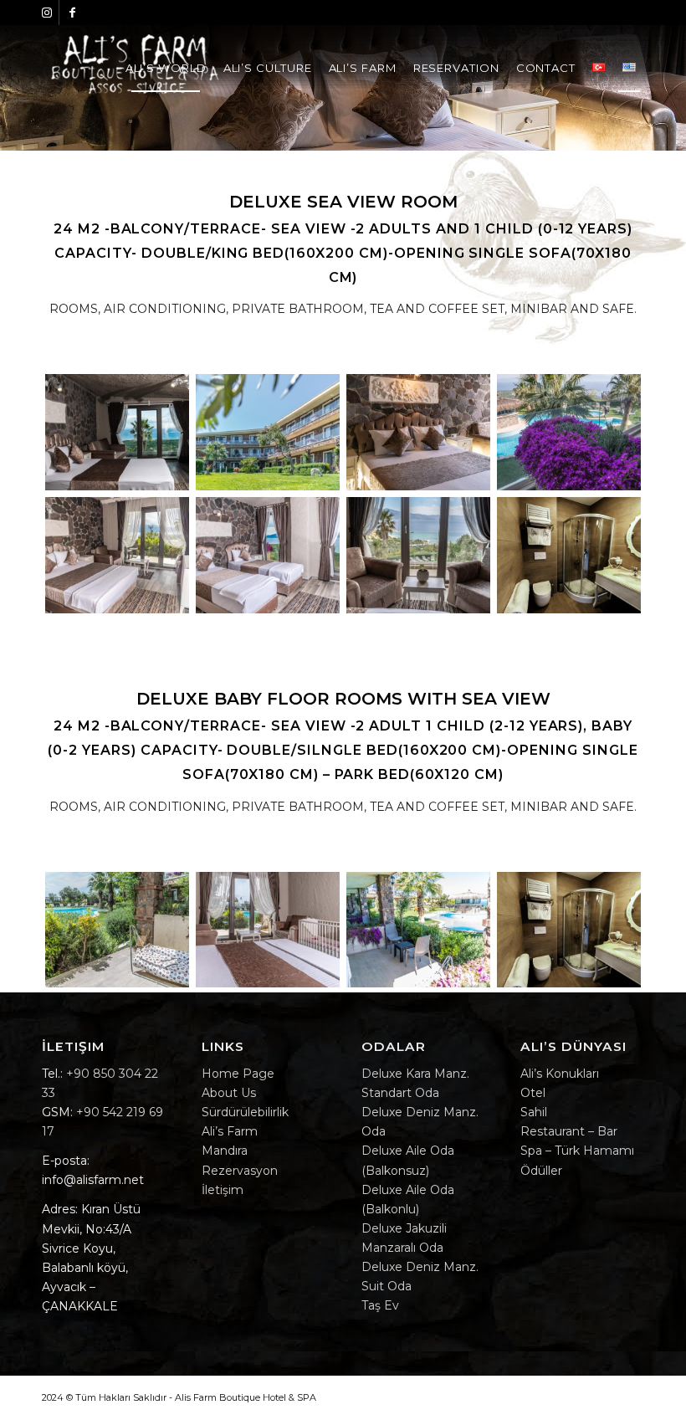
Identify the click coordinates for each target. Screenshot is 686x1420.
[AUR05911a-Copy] (267, 930)
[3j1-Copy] (569, 555)
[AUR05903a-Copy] (117, 555)
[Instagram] (46, 12)
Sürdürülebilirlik (245, 1112)
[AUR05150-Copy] (418, 930)
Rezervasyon (240, 1170)
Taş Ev (380, 1305)
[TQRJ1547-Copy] (569, 432)
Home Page (238, 1073)
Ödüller (541, 1170)
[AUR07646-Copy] (418, 555)
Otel (532, 1092)
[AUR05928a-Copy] (117, 930)
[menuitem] (166, 67)
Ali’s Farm (230, 1131)
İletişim (222, 1189)
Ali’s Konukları (559, 1073)
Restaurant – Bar (568, 1131)
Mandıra (225, 1150)
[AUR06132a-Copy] (267, 555)
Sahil (533, 1112)
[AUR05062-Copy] (267, 432)
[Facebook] (71, 12)
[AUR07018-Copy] (418, 432)
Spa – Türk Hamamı (577, 1150)
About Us (229, 1092)
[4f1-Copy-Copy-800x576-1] (117, 432)
